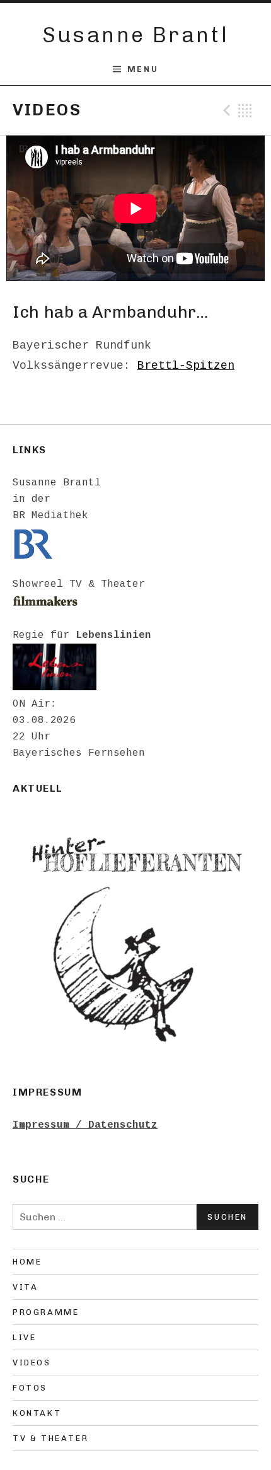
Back (245, 110)
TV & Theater (50, 1438)
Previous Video (225, 110)
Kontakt (37, 1413)
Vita (25, 1287)
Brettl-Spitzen (185, 365)
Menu (142, 69)
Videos (32, 1362)
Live (24, 1337)
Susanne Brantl (135, 35)
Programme (46, 1312)
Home (27, 1261)
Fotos (30, 1387)
